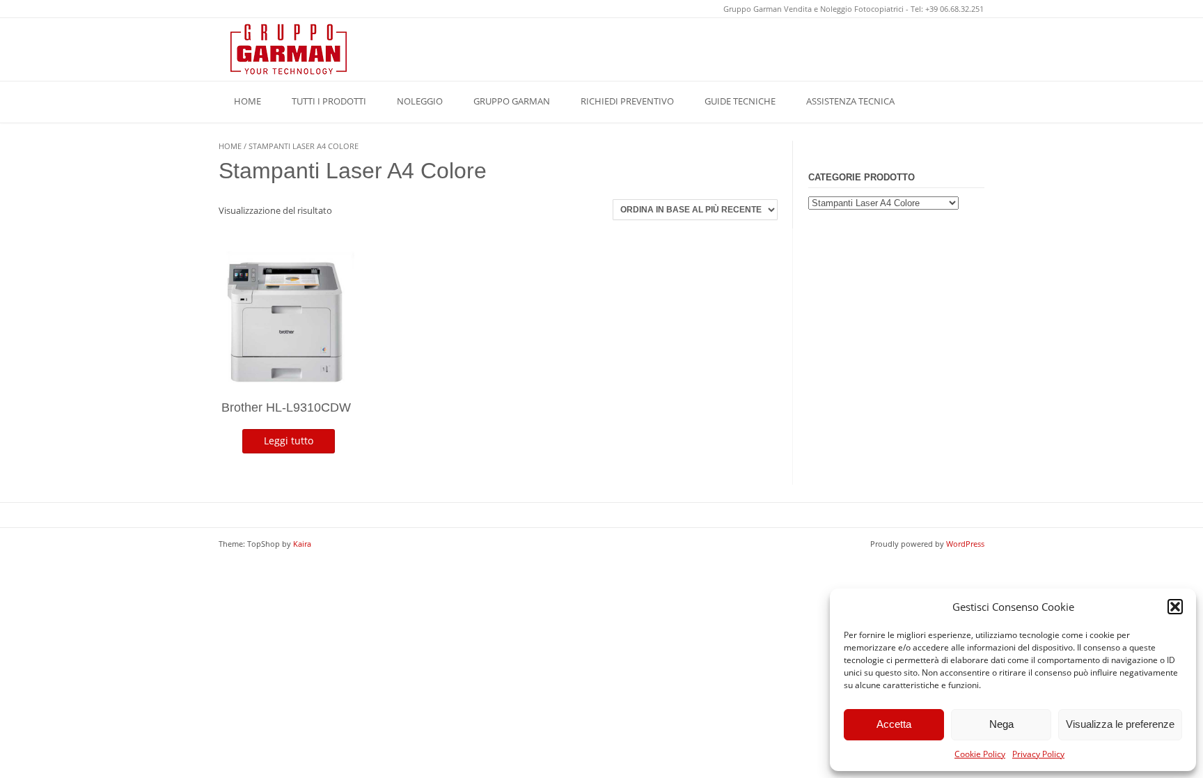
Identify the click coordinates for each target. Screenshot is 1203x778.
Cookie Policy (979, 754)
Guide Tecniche (740, 101)
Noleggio (420, 101)
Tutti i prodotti (329, 101)
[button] (1175, 607)
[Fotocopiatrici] (289, 49)
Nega (1001, 724)
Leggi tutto (288, 440)
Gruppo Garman (511, 101)
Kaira (302, 543)
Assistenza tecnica (850, 101)
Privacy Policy (1038, 754)
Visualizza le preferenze (1120, 724)
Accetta (893, 724)
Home (247, 101)
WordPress (965, 543)
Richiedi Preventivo (627, 101)
